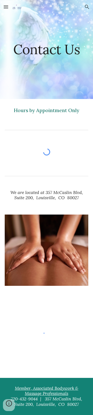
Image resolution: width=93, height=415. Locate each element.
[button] (6, 7)
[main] (47, 49)
